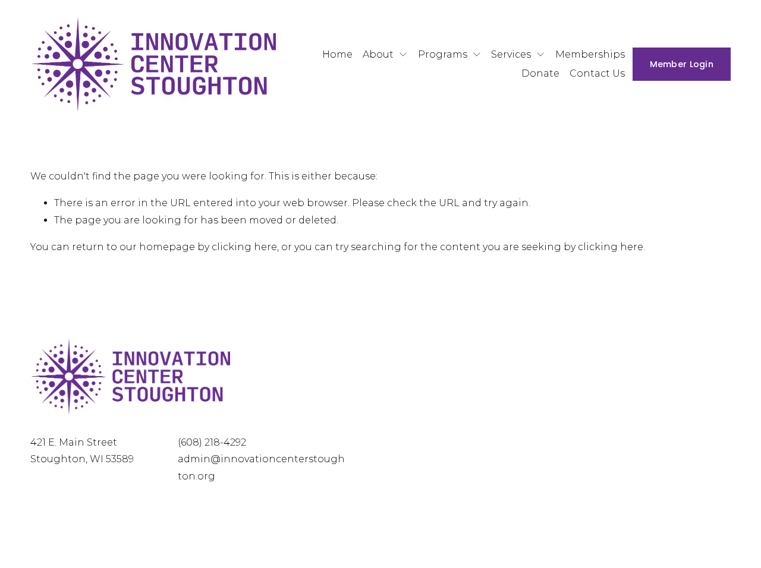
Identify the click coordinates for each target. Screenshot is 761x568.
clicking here (244, 247)
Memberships (590, 54)
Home (337, 54)
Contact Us (597, 73)
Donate (540, 73)
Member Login (681, 64)
